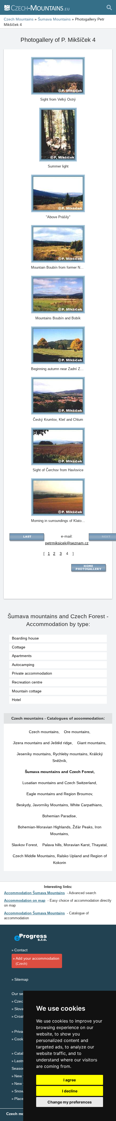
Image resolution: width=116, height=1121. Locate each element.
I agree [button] (69, 1080)
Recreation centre (27, 682)
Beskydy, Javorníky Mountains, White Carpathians (59, 805)
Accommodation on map (24, 900)
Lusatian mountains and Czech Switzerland (59, 783)
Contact (21, 950)
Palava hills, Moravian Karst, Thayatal (74, 845)
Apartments (22, 656)
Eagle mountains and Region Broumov (59, 794)
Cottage (18, 647)
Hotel (16, 700)
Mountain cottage (27, 691)
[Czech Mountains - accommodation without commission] (36, 7)
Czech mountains (44, 732)
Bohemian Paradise (59, 816)
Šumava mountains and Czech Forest (59, 772)
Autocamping (23, 664)
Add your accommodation (37, 961)
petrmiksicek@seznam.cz (66, 543)
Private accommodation (32, 673)
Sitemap (21, 979)
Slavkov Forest (24, 845)
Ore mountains (76, 732)
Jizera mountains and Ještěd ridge (42, 743)
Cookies (21, 1039)
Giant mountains (91, 743)
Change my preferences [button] (69, 1102)
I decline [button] (69, 1091)
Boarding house (25, 638)
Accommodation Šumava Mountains (34, 893)
